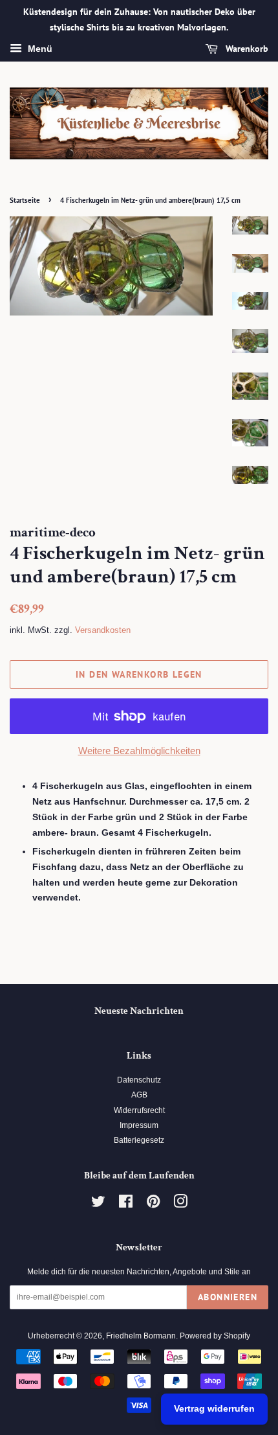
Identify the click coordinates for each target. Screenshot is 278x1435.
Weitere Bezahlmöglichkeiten (139, 750)
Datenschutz (139, 1080)
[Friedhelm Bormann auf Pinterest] (153, 1204)
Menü (38, 48)
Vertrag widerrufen (214, 1408)
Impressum (139, 1125)
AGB (139, 1094)
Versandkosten (103, 630)
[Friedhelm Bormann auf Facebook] (125, 1204)
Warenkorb (245, 48)
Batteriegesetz (139, 1140)
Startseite (25, 200)
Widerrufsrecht (139, 1110)
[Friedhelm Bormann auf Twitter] (98, 1204)
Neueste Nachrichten (139, 1011)
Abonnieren (227, 1297)
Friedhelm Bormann (141, 1335)
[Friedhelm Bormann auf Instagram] (180, 1204)
